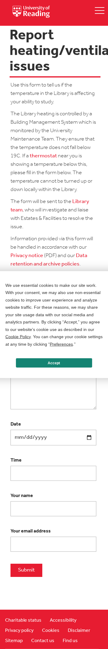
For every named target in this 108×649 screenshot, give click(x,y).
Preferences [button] (61, 343)
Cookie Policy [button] (18, 336)
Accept (54, 363)
